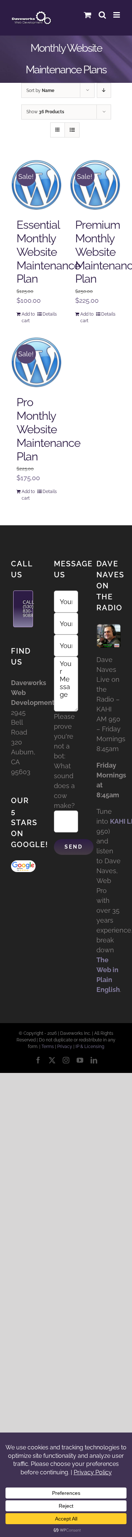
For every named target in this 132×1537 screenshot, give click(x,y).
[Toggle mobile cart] (87, 15)
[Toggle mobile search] (102, 15)
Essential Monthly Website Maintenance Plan (48, 251)
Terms (47, 1046)
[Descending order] (104, 90)
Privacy (64, 1046)
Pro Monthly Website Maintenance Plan (48, 429)
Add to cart (28, 317)
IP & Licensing (90, 1046)
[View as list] (72, 130)
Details (50, 314)
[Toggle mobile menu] (117, 15)
